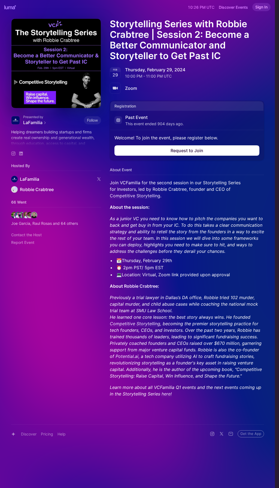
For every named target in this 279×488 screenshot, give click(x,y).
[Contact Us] (230, 433)
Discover (29, 434)
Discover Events (233, 7)
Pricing (47, 434)
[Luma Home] (10, 7)
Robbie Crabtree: (141, 286)
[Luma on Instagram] (212, 433)
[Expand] (56, 143)
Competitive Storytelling (135, 195)
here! (167, 394)
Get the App (250, 433)
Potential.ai (127, 356)
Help (61, 434)
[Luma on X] (221, 433)
